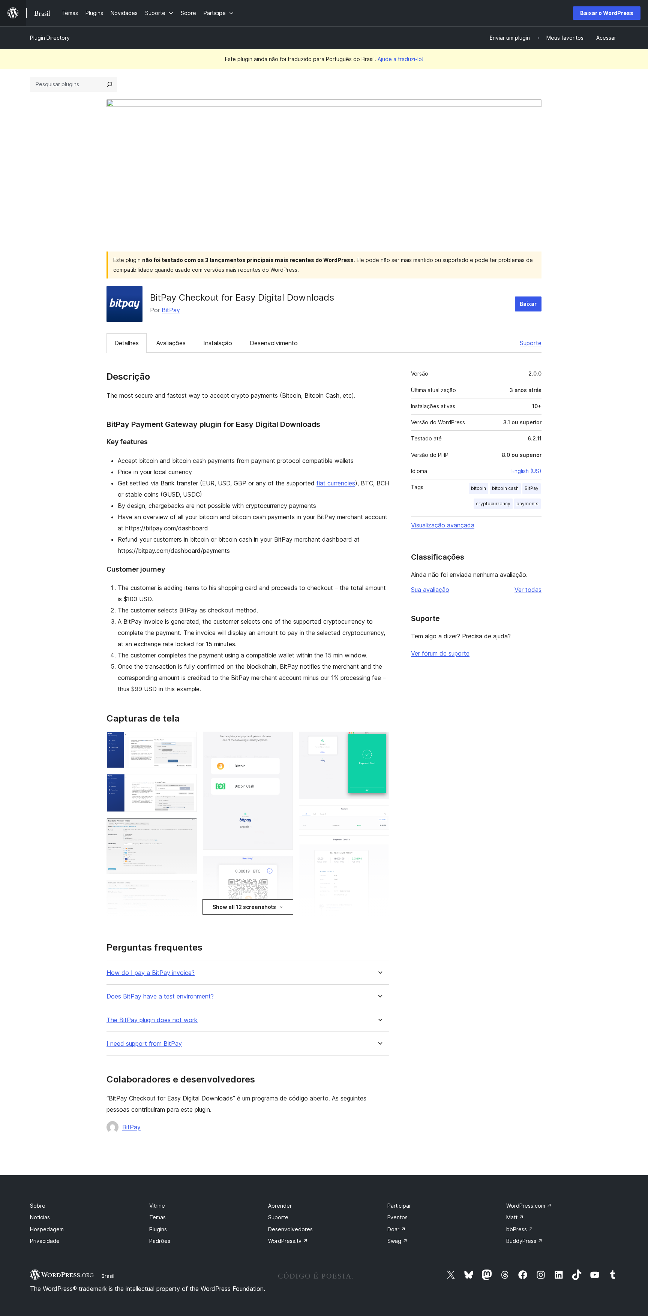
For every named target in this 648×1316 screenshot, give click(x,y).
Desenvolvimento (274, 343)
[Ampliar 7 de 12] (282, 866)
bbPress (519, 1229)
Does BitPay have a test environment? (160, 996)
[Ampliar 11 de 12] (379, 845)
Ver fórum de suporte (440, 653)
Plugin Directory (50, 37)
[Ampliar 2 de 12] (186, 784)
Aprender (280, 1205)
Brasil (108, 1276)
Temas (157, 1217)
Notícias (40, 1217)
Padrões (159, 1241)
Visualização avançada (442, 525)
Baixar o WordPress (606, 13)
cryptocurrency (493, 503)
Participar (399, 1205)
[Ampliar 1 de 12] (186, 742)
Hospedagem (47, 1229)
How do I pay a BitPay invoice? (150, 972)
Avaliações (171, 343)
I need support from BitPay (144, 1043)
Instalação (217, 343)
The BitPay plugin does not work (152, 1020)
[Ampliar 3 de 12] (186, 828)
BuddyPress (524, 1241)
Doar (396, 1229)
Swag (397, 1241)
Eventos (397, 1217)
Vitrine (157, 1205)
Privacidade (45, 1241)
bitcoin (478, 488)
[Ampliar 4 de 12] (186, 890)
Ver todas (528, 589)
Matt (515, 1217)
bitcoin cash (505, 488)
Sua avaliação (430, 589)
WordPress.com (529, 1205)
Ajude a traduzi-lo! (400, 59)
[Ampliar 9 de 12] (379, 742)
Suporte (531, 343)
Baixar (528, 304)
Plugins (158, 1229)
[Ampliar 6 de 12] (282, 742)
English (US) (527, 471)
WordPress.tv (288, 1241)
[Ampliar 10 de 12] (379, 815)
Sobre (37, 1205)
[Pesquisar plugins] (109, 84)
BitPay (171, 310)
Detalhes (126, 343)
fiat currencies (335, 483)
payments (527, 503)
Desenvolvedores (290, 1229)
